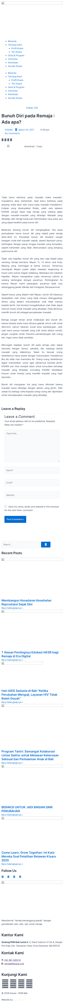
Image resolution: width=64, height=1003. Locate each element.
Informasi (13, 59)
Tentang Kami (15, 44)
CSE (36, 108)
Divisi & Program (16, 55)
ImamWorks (20, 999)
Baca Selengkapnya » (12, 608)
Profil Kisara (17, 48)
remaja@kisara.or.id (14, 963)
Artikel (29, 108)
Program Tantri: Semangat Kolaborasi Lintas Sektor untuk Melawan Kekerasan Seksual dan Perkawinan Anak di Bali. (30, 755)
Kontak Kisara (15, 66)
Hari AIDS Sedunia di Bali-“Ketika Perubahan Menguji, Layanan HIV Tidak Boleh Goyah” (29, 694)
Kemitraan (13, 62)
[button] (2, 140)
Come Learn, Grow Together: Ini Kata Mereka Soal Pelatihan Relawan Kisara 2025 (28, 856)
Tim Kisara (16, 52)
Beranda (12, 41)
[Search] (45, 544)
